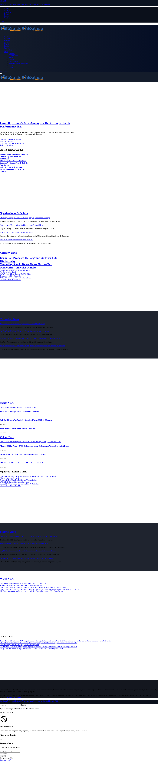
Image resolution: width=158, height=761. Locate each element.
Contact (7, 18)
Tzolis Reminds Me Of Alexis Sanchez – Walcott (17, 428)
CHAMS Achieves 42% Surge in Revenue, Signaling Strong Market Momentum (27, 558)
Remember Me (8, 758)
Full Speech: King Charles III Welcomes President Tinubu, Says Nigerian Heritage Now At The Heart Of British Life (40, 589)
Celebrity (7, 40)
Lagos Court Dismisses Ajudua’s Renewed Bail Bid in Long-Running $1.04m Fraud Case (30, 442)
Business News (8, 531)
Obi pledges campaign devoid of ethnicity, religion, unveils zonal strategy (25, 218)
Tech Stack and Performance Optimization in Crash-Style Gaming (22, 324)
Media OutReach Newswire (18, 63)
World (11, 65)
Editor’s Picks (13, 56)
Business (7, 38)
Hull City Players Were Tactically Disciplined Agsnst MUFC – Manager (26, 420)
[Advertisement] (64, 101)
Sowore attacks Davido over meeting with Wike (16, 232)
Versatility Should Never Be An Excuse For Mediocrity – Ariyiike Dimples (26, 266)
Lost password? (5, 760)
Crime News (7, 437)
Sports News (7, 402)
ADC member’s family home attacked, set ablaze (16, 240)
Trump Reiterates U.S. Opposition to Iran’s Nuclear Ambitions (21, 585)
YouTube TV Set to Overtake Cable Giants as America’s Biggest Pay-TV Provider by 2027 (31, 338)
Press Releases (13, 61)
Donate (6, 14)
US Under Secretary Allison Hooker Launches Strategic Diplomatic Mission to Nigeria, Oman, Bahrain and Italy (38, 643)
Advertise (7, 10)
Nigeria (6, 44)
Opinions (12, 59)
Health (11, 57)
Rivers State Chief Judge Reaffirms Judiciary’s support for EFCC (24, 454)
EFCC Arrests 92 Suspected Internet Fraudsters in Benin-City (22, 463)
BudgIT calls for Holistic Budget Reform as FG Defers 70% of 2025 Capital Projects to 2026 (31, 649)
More (6, 52)
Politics (6, 46)
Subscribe (3, 71)
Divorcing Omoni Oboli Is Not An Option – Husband (18, 407)
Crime (6, 42)
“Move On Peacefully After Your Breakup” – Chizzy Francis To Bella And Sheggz (14, 163)
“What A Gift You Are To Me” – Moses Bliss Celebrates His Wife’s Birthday (15, 279)
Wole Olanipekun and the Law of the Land (14, 482)
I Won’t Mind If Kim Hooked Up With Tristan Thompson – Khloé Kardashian (15, 275)
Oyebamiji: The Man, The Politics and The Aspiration (18, 480)
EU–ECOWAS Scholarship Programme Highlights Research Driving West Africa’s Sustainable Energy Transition (38, 647)
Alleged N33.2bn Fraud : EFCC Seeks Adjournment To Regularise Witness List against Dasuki (34, 446)
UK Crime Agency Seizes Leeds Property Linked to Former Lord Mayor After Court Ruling (31, 591)
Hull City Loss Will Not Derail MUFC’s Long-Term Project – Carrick (12, 169)
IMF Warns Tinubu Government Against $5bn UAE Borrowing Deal (23, 583)
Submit (23, 705)
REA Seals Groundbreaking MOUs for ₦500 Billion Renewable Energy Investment (28, 536)
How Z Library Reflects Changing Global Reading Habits (19, 645)
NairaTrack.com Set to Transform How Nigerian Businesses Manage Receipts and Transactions (32, 346)
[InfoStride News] (79, 29)
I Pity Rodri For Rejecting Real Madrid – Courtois (10, 140)
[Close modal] (1, 739)
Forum (6, 16)
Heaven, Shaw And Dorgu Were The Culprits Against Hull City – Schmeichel (14, 156)
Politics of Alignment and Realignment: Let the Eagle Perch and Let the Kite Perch (28, 476)
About (6, 8)
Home (6, 36)
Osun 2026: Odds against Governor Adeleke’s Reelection (19, 484)
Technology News (9, 319)
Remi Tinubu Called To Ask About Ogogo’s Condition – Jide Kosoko (15, 271)
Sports (6, 48)
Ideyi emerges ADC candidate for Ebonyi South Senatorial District (22, 225)
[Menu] (1, 73)
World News (7, 578)
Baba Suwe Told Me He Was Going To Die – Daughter (12, 144)
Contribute (8, 12)
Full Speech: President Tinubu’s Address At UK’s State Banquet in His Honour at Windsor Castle (33, 587)
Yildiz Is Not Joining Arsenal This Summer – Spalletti (19, 411)
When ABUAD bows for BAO (10, 486)
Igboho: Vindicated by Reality (10, 478)
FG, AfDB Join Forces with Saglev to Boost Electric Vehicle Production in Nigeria (28, 551)
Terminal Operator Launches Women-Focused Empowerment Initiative (24, 543)
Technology (8, 50)
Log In (3, 756)
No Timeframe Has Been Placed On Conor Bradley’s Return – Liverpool (25, 331)
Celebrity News (8, 252)
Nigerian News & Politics (14, 213)
